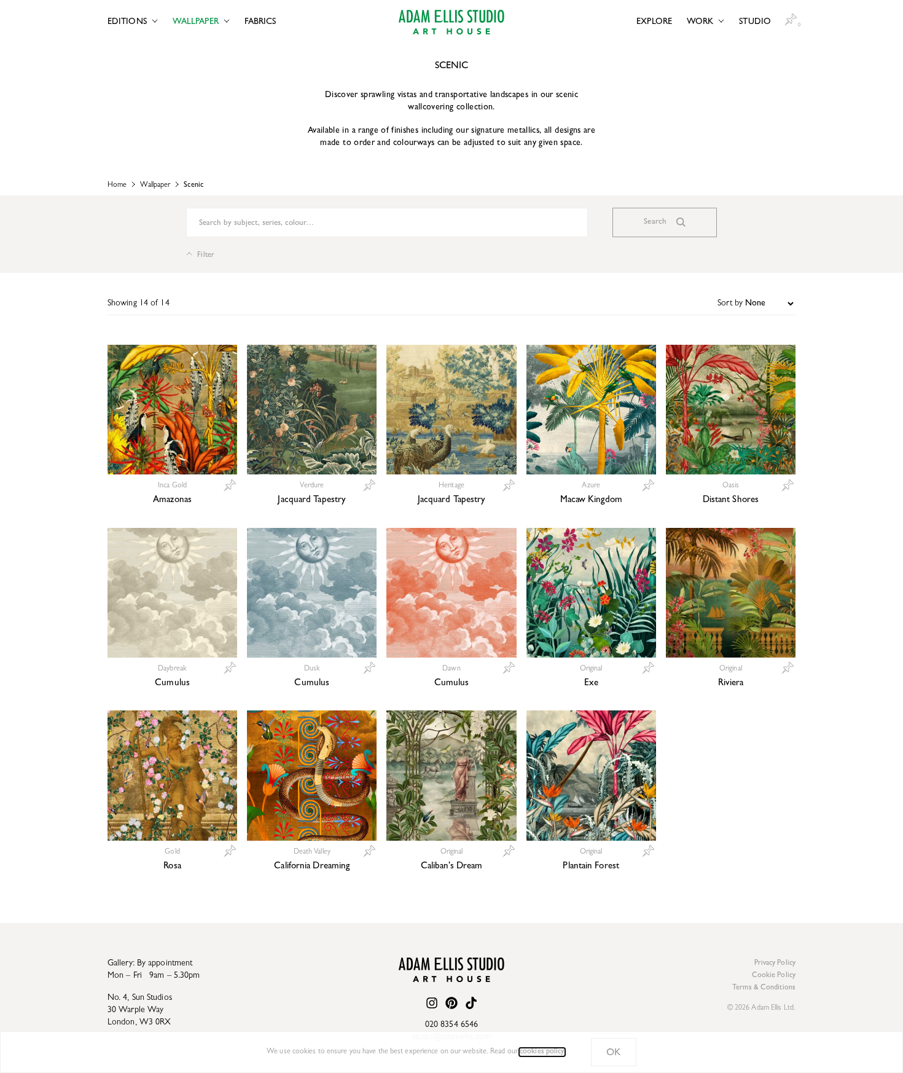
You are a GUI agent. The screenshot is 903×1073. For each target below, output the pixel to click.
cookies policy (542, 1052)
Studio (755, 22)
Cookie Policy (774, 976)
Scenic (193, 185)
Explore (654, 22)
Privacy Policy (775, 963)
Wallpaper (196, 22)
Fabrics (260, 22)
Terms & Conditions (764, 988)
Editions (127, 22)
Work (700, 22)
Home (117, 185)
